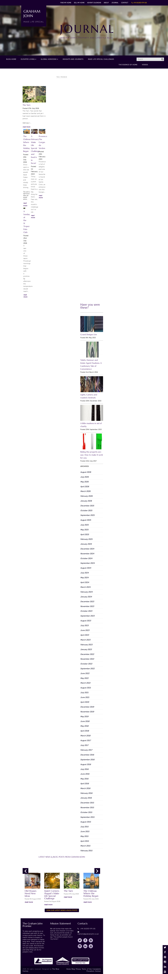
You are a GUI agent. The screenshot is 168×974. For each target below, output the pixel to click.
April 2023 (84, 635)
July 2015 (84, 827)
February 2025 (86, 539)
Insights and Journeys (73, 59)
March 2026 (85, 491)
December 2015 (87, 803)
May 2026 (84, 482)
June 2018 (84, 721)
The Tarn (26, 105)
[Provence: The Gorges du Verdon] (42, 131)
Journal (115, 3)
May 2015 (84, 836)
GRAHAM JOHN (33, 16)
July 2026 (84, 477)
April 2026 (84, 486)
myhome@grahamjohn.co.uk (88, 934)
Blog (73, 969)
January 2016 (86, 798)
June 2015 (84, 831)
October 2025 (86, 510)
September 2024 (87, 563)
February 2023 (86, 645)
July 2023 (84, 625)
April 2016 (84, 783)
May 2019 (84, 716)
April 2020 (84, 702)
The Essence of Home (128, 65)
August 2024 (85, 568)
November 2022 (87, 659)
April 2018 (84, 731)
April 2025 (84, 534)
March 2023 (85, 640)
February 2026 (86, 496)
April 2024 (84, 582)
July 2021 (84, 692)
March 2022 (85, 683)
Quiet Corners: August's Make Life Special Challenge (51, 895)
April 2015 (84, 841)
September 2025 (87, 515)
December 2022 (87, 654)
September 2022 (87, 668)
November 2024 (87, 554)
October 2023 (86, 611)
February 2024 (86, 592)
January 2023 (86, 649)
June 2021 (84, 697)
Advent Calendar (94, 3)
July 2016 (84, 769)
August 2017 (85, 740)
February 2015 (86, 851)
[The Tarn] (34, 94)
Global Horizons (49, 59)
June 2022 (84, 673)
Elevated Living (28, 59)
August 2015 (85, 822)
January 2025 (86, 544)
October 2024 (86, 558)
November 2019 (87, 712)
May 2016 (84, 779)
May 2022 (84, 678)
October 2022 (86, 664)
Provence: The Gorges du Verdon (43, 142)
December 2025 (87, 506)
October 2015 (86, 812)
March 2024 (85, 587)
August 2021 (85, 688)
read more (26, 127)
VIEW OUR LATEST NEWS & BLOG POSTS (61, 910)
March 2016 (85, 788)
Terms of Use (87, 969)
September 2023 (87, 616)
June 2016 (84, 774)
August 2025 (85, 520)
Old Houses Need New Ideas (30, 893)
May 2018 (84, 726)
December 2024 (87, 549)
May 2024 (84, 577)
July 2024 (84, 573)
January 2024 (86, 597)
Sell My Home (79, 3)
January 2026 (86, 501)
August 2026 (85, 472)
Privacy (78, 969)
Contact (124, 3)
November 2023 (87, 606)
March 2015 (85, 846)
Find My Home (65, 3)
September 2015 (87, 817)
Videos (145, 65)
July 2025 (84, 525)
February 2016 (86, 793)
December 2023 (87, 601)
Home (68, 969)
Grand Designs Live (88, 334)
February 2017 (86, 750)
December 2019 (87, 707)
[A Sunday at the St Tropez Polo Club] (24, 208)
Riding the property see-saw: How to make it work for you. (91, 455)
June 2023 (84, 630)
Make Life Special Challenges (101, 59)
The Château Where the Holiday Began (90, 893)
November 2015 (87, 807)
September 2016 (87, 759)
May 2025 (84, 530)
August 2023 (85, 621)
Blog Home (11, 59)
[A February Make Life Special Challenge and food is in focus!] (34, 131)
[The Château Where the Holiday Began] (26, 131)
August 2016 (85, 764)
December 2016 (87, 755)
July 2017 (84, 745)
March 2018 (85, 736)
